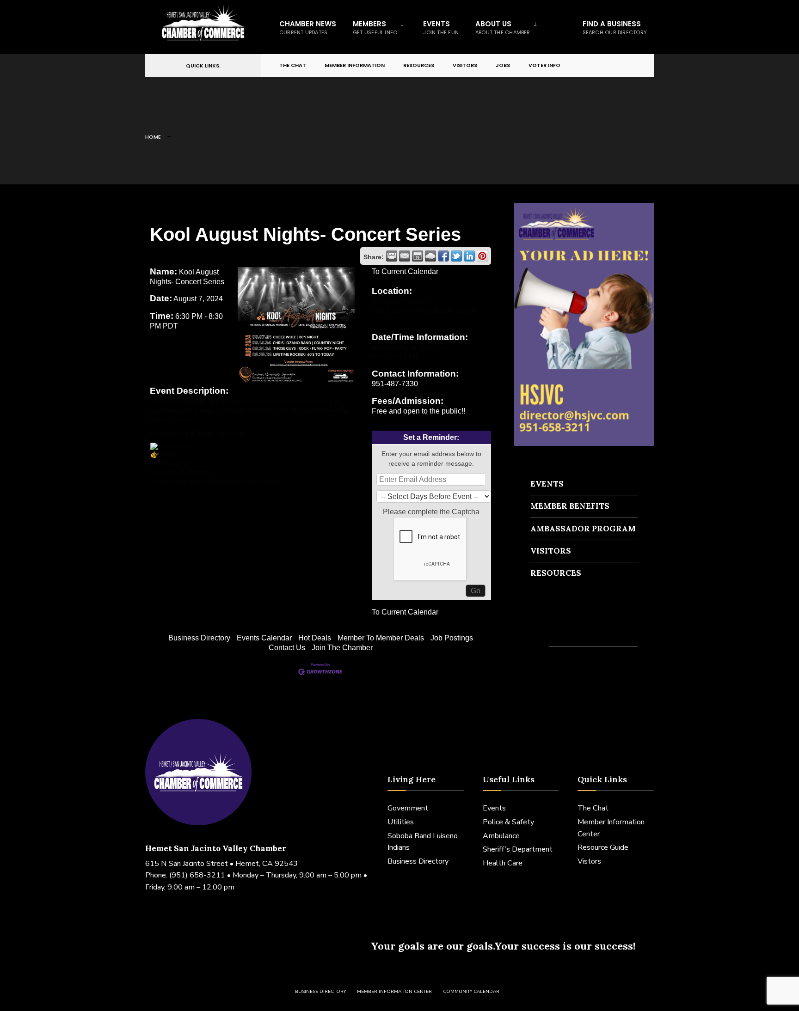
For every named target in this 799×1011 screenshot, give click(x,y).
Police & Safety (508, 822)
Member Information (355, 65)
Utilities (400, 822)
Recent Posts (557, 629)
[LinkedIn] (615, 66)
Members (375, 27)
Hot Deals (314, 638)
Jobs (503, 65)
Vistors (589, 861)
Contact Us (287, 648)
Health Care (502, 863)
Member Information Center (394, 991)
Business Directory (199, 638)
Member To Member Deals (381, 638)
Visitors (465, 65)
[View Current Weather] (430, 256)
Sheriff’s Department (518, 849)
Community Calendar (471, 991)
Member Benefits (569, 506)
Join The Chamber (342, 648)
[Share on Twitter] (456, 256)
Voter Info (544, 65)
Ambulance (501, 836)
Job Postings (451, 638)
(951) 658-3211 (197, 875)
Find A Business (615, 27)
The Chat (292, 65)
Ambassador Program (583, 529)
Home (153, 136)
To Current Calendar (405, 271)
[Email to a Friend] (404, 256)
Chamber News (307, 27)
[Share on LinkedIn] (469, 256)
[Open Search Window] (631, 66)
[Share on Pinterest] (482, 256)
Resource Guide (603, 847)
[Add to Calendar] (417, 256)
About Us (502, 27)
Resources (418, 65)
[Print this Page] (391, 256)
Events (441, 27)
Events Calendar (264, 638)
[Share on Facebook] (443, 256)
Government (407, 808)
